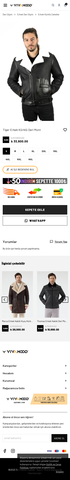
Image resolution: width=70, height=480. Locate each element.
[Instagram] (13, 451)
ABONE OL (59, 438)
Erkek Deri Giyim (25, 14)
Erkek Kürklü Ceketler (48, 14)
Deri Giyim (7, 14)
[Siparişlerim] (59, 5)
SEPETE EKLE (35, 209)
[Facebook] (5, 451)
